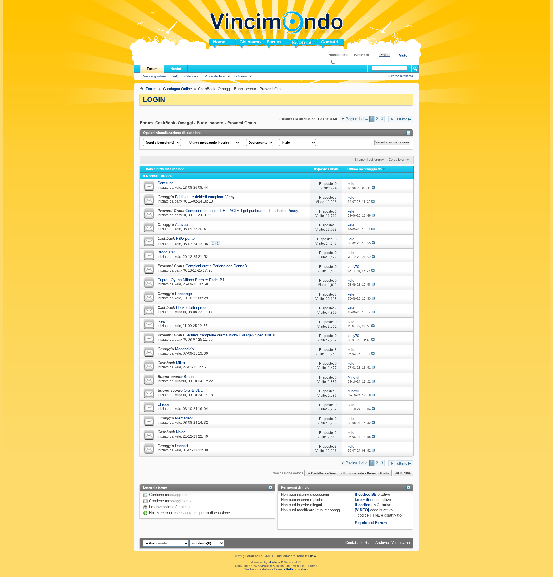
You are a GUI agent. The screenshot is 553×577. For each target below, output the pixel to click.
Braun (189, 376)
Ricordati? (342, 62)
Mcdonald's (184, 349)
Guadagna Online (177, 89)
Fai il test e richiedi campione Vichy (205, 197)
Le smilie (363, 499)
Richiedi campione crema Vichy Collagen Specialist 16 (230, 335)
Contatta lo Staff (359, 542)
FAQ (175, 76)
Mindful (180, 312)
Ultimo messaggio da (364, 169)
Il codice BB (365, 494)
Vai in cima (403, 473)
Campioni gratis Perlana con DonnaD (216, 266)
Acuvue (181, 224)
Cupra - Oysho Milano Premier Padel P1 (191, 280)
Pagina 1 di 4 (357, 119)
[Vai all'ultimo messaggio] (373, 188)
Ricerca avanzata (400, 76)
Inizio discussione (170, 169)
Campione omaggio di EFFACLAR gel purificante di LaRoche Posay (241, 211)
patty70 (180, 201)
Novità (176, 69)
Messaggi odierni (154, 76)
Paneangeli (184, 294)
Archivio (382, 542)
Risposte (320, 169)
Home (214, 44)
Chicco (163, 404)
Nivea (180, 432)
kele (178, 188)
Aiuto (403, 56)
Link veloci (241, 76)
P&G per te (185, 238)
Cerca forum (397, 159)
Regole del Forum (371, 523)
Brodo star (166, 252)
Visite (334, 169)
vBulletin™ (275, 562)
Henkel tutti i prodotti (193, 307)
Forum (269, 44)
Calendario (191, 76)
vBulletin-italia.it (296, 569)
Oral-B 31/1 (193, 390)
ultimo (402, 119)
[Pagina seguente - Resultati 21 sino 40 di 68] (391, 119)
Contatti (324, 44)
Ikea (161, 321)
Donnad (181, 446)
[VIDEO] (362, 510)
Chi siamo (245, 44)
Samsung (165, 183)
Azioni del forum (216, 76)
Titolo (148, 169)
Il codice (362, 505)
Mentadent (184, 418)
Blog (294, 44)
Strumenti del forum (368, 159)
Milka (180, 363)
